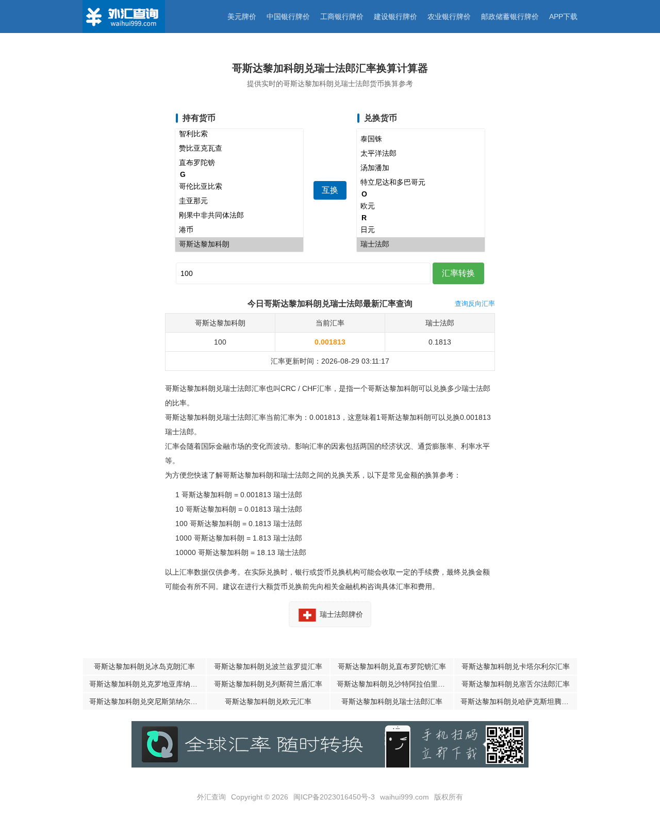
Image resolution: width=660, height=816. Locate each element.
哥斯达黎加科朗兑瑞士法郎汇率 (391, 701)
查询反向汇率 (475, 303)
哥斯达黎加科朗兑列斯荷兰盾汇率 (268, 684)
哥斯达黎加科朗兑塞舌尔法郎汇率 (515, 684)
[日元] (421, 230)
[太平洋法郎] (421, 153)
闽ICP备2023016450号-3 (334, 797)
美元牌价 (241, 16)
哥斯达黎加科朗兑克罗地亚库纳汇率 (147, 684)
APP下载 (563, 16)
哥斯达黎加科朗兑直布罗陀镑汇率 (392, 666)
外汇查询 (211, 797)
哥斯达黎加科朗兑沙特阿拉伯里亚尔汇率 (395, 684)
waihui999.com (404, 797)
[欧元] (421, 206)
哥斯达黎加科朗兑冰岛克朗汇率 (144, 666)
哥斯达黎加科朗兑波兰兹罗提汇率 (268, 666)
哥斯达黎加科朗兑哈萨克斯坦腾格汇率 (518, 701)
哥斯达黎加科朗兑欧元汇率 (268, 701)
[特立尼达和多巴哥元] (421, 182)
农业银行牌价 (449, 16)
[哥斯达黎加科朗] (239, 244)
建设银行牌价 (395, 16)
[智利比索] (239, 134)
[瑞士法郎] (421, 244)
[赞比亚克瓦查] (239, 148)
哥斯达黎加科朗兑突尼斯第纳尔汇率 (147, 701)
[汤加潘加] (421, 168)
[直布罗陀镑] (239, 163)
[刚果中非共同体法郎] (239, 215)
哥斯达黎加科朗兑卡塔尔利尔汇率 (515, 666)
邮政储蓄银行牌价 (510, 16)
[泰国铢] (421, 139)
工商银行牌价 (342, 16)
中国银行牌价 (288, 16)
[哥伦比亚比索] (239, 186)
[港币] (239, 230)
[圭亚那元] (239, 201)
